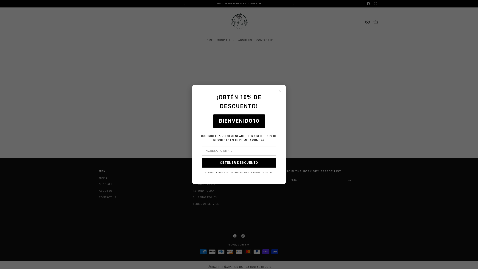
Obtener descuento (239, 162)
